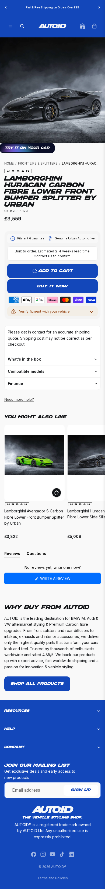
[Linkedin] (71, 854)
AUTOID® (58, 867)
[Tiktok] (62, 854)
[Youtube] (52, 854)
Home (9, 163)
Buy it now (52, 286)
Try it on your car (27, 147)
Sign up (81, 790)
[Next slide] (99, 7)
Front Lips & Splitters (38, 163)
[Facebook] (33, 854)
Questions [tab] (36, 554)
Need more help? (19, 399)
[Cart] (94, 26)
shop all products (37, 684)
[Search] (22, 26)
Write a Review (64, 580)
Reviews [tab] (12, 554)
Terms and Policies (52, 878)
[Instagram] (43, 854)
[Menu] (10, 26)
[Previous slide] (6, 7)
